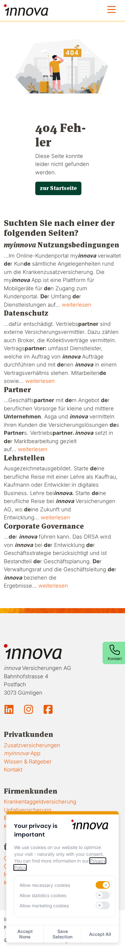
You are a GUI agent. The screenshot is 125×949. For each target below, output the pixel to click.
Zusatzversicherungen (32, 745)
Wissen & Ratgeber (28, 761)
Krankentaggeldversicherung (40, 801)
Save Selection (62, 933)
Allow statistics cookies (43, 895)
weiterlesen (76, 304)
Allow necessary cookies (45, 885)
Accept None (25, 933)
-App (22, 753)
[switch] (103, 885)
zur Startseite (58, 188)
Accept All (100, 934)
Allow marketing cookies (44, 905)
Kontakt (13, 769)
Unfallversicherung (27, 810)
